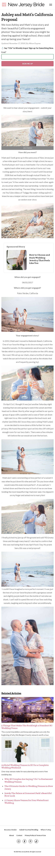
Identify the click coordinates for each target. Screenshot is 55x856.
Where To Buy (46, 830)
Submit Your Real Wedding (28, 830)
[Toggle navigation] (50, 4)
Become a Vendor (10, 830)
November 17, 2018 (17, 43)
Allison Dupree (35, 43)
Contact (19, 835)
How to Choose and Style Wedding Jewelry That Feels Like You (39, 258)
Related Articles (11, 693)
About (11, 835)
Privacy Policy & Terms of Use (35, 835)
